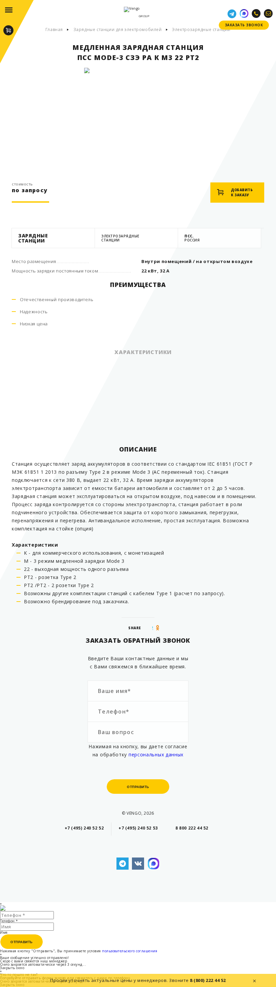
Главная (54, 29)
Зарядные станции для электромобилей (117, 29)
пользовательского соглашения (129, 951)
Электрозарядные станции (201, 29)
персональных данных (156, 754)
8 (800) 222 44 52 (208, 980)
